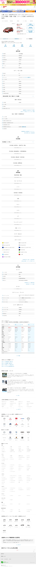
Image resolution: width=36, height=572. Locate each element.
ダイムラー (28, 475)
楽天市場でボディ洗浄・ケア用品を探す (28, 259)
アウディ (3, 457)
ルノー (20, 495)
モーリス (3, 482)
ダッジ (20, 469)
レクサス (20, 451)
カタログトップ (5, 38)
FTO (19, 404)
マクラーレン (21, 480)
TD (19, 509)
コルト (24, 9)
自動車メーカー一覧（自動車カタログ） (11, 9)
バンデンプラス (12, 480)
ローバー (28, 477)
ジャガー (20, 475)
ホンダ (20, 446)
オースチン (28, 480)
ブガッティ (28, 495)
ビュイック (3, 466)
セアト (11, 511)
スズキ (28, 448)
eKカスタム (12, 401)
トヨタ (3, 446)
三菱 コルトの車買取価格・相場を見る (7, 361)
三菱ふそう (3, 451)
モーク (3, 483)
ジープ (11, 469)
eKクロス (28, 401)
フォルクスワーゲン (22, 457)
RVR (3, 406)
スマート (28, 455)
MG (19, 482)
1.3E (9, 324)
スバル (20, 448)
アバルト (3, 491)
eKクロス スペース (13, 403)
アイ (11, 406)
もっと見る (17, 355)
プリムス (28, 468)
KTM (19, 511)
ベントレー (3, 477)
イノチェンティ (12, 491)
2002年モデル (28, 9)
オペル (11, 457)
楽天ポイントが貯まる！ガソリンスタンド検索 (27, 111)
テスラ (3, 469)
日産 (11, 446)
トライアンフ (12, 482)
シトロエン (3, 495)
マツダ (3, 448)
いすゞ (11, 448)
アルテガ (3, 460)
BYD (2, 509)
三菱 (27, 446)
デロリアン (12, 468)
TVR (2, 475)
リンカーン (3, 468)
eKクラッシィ (21, 401)
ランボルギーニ (21, 489)
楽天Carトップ (2, 9)
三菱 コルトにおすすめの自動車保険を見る (8, 366)
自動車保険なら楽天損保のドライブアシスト (27, 131)
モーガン (3, 480)
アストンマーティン (13, 475)
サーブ (3, 499)
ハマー (3, 471)
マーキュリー (29, 466)
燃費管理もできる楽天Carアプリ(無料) (28, 110)
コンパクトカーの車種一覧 (26, 77)
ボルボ (11, 499)
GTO (28, 404)
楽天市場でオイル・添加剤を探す (29, 282)
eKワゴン (11, 404)
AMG (3, 455)
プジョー (11, 495)
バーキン (3, 511)
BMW (11, 455)
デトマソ (28, 489)
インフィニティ (12, 471)
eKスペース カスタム (30, 403)
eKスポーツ (4, 404)
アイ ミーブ (20, 406)
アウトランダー (29, 406)
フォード (11, 466)
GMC (28, 469)
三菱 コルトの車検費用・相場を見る (7, 363)
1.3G (22, 324)
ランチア (11, 489)
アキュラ (28, 451)
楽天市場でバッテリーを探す (30, 284)
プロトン (11, 509)
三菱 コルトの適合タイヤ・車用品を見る (8, 364)
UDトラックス (12, 451)
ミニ (27, 482)
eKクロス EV (4, 403)
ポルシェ (28, 457)
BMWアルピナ (21, 455)
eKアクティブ (4, 401)
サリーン (20, 468)
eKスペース (20, 403)
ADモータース (4, 505)
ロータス (20, 477)
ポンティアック (21, 466)
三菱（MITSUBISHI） (19, 9)
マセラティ (3, 489)
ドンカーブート (29, 509)
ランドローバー (12, 477)
